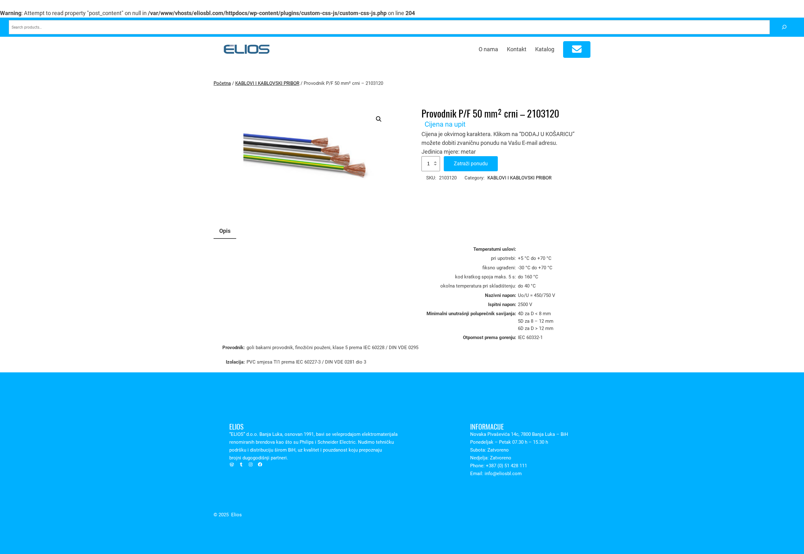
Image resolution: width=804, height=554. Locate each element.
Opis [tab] (225, 231)
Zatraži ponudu (471, 164)
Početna (222, 83)
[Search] (784, 27)
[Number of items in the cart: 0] (577, 49)
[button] (378, 119)
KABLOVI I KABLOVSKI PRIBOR (267, 83)
